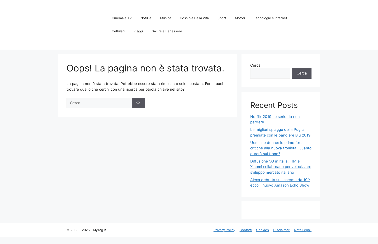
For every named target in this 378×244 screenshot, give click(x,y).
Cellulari (118, 31)
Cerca (255, 65)
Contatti (246, 230)
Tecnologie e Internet (270, 18)
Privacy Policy (224, 230)
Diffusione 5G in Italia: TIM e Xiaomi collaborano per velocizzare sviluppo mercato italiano (280, 167)
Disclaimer (281, 230)
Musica (165, 18)
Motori (240, 18)
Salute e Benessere (167, 31)
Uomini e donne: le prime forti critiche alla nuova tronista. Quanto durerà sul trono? (281, 148)
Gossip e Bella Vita (194, 18)
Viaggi (138, 31)
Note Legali (303, 230)
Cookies (262, 230)
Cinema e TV (122, 18)
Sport (221, 18)
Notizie (145, 18)
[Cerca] (138, 103)
